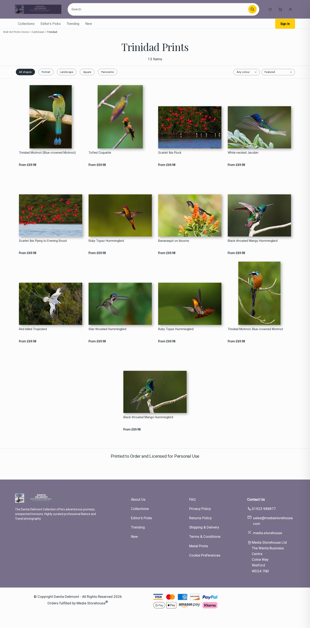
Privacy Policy (200, 509)
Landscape (66, 72)
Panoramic (107, 72)
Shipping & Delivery (204, 527)
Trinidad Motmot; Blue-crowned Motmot (255, 329)
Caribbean (38, 32)
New (88, 24)
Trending (73, 24)
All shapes (25, 72)
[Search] (252, 9)
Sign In (285, 24)
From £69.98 (27, 165)
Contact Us (256, 499)
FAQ (192, 499)
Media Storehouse (91, 603)
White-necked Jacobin (243, 153)
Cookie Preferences (204, 555)
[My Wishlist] (270, 9)
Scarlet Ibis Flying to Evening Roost (43, 241)
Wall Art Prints (11, 32)
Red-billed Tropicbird (33, 329)
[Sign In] (290, 9)
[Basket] (280, 9)
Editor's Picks (50, 24)
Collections (26, 24)
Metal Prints (198, 546)
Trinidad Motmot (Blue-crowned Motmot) (47, 153)
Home (25, 32)
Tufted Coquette (100, 153)
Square (87, 72)
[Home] (38, 9)
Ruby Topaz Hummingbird (106, 241)
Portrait (46, 72)
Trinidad (52, 32)
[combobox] (158, 9)
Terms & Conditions (205, 536)
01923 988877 (264, 509)
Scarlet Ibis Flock (169, 153)
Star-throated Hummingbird (107, 329)
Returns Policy (200, 518)
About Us (138, 499)
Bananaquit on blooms (173, 241)
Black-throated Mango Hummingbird (253, 241)
